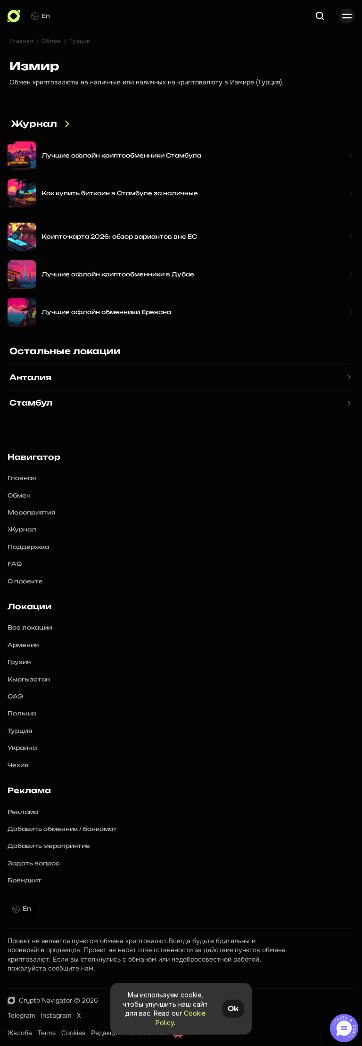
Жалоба (20, 1033)
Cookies (73, 1033)
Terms (47, 1033)
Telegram (21, 1015)
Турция (79, 41)
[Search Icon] (320, 16)
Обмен (50, 41)
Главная (21, 41)
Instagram (56, 1015)
